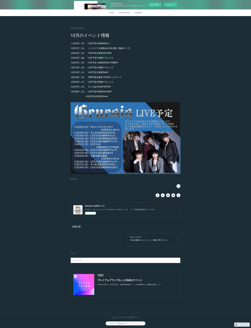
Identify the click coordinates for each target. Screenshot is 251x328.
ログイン (170, 4)
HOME (111, 13)
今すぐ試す (154, 4)
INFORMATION (124, 13)
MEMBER (138, 13)
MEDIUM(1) (74, 179)
